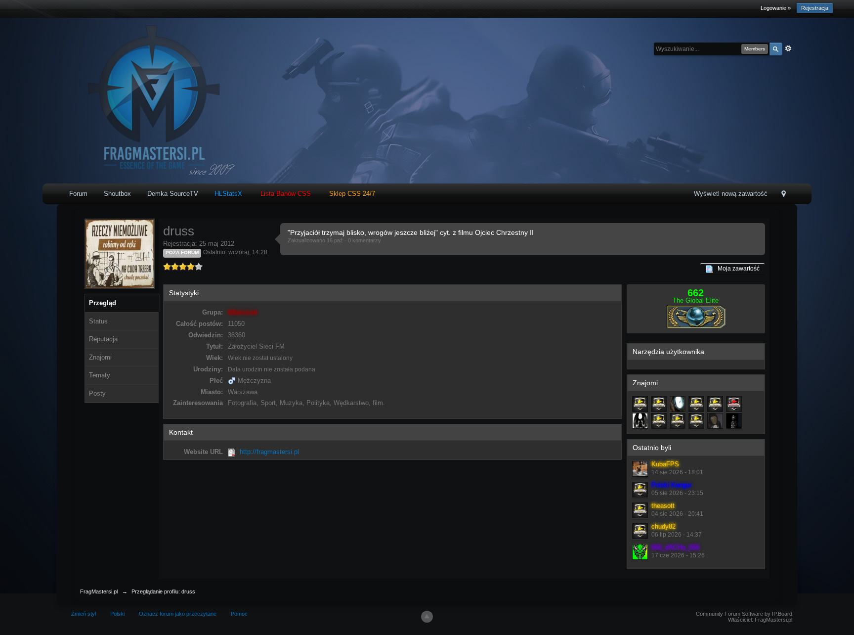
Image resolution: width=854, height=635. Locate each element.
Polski (117, 614)
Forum (78, 193)
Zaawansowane (788, 48)
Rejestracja (814, 8)
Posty (97, 393)
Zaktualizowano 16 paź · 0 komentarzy (334, 240)
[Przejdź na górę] (427, 617)
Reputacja (103, 339)
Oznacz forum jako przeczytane (177, 614)
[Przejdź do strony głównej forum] (151, 100)
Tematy (99, 375)
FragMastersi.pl (99, 591)
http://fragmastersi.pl (269, 451)
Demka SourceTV (172, 193)
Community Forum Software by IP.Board (744, 614)
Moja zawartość (736, 268)
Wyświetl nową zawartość (731, 193)
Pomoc (239, 614)
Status (98, 321)
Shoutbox (117, 193)
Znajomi (100, 357)
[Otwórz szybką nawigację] (783, 194)
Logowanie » (776, 8)
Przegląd (102, 303)
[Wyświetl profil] (640, 468)
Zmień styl (83, 614)
